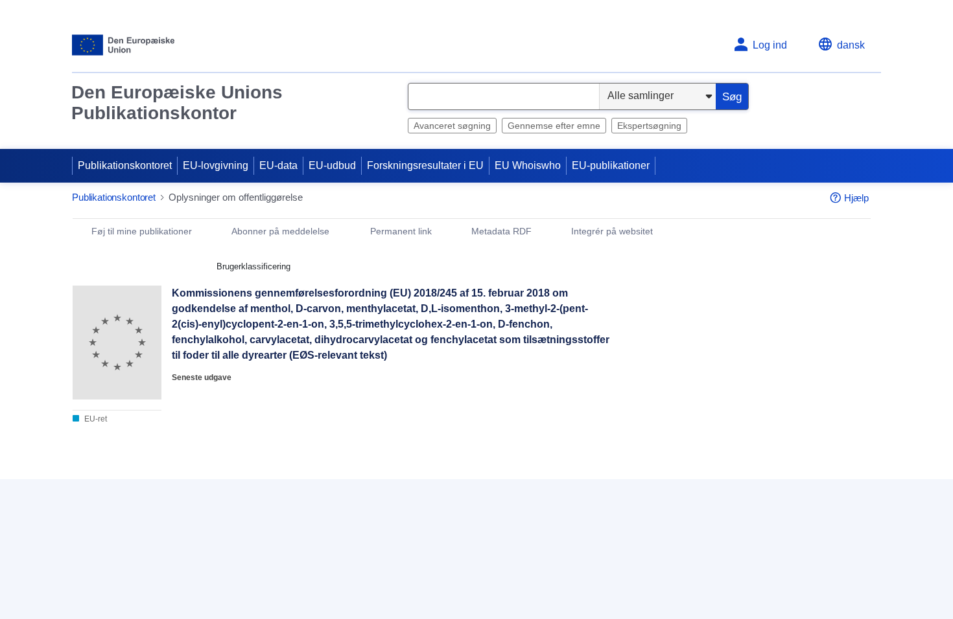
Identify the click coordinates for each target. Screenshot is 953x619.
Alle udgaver (304, 486)
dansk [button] (851, 45)
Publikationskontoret (125, 165)
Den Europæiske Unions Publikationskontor (177, 102)
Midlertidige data (163, 540)
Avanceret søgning (452, 125)
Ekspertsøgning (649, 125)
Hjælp (856, 197)
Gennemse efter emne (554, 125)
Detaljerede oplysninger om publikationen (170, 486)
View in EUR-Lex (686, 350)
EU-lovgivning (215, 165)
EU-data (278, 165)
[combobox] (503, 96)
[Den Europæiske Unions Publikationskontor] (123, 45)
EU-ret (94, 418)
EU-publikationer (611, 165)
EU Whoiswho (528, 165)
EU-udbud (332, 165)
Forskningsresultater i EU (425, 165)
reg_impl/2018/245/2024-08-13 (163, 582)
